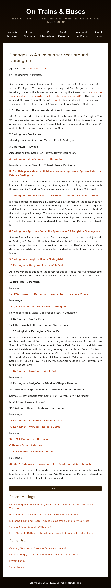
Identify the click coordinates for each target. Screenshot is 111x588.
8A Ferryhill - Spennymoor (84, 231)
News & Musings (12, 34)
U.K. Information (47, 34)
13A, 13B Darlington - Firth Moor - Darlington (37, 306)
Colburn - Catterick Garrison (26, 445)
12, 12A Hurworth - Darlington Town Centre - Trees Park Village (49, 294)
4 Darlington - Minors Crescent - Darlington (36, 159)
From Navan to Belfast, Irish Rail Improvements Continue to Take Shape (51, 533)
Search (55, 488)
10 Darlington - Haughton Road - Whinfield (36, 265)
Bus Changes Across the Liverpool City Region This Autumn (44, 514)
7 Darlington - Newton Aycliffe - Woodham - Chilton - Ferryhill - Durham (54, 195)
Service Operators (64, 34)
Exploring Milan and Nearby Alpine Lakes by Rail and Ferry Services (49, 521)
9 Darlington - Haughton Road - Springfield (36, 259)
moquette (56, 100)
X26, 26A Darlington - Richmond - (30, 439)
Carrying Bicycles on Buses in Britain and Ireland (37, 548)
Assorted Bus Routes (81, 34)
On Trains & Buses (55, 11)
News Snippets (29, 34)
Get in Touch (16, 567)
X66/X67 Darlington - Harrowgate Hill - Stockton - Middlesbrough (50, 464)
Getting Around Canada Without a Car (31, 527)
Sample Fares (98, 34)
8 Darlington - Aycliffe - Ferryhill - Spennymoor (38, 231)
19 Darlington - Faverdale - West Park (33, 371)
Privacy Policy (17, 560)
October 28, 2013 (35, 68)
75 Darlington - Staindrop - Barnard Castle (35, 420)
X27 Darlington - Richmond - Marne (31, 451)
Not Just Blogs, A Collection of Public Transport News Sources (45, 554)
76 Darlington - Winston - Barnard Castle (35, 427)
